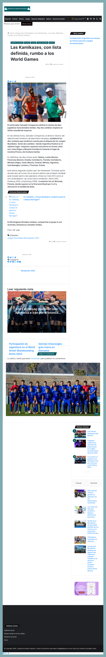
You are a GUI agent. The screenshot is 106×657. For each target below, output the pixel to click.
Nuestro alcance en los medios (14, 633)
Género (21, 19)
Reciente (94, 483)
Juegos (27, 19)
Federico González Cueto (88, 648)
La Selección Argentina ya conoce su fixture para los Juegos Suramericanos (85, 40)
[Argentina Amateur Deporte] (17, 9)
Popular (79, 483)
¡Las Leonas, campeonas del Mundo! (92, 433)
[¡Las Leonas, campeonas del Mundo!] (80, 434)
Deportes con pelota (17, 42)
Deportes (8, 19)
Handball (29, 33)
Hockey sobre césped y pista (36, 304)
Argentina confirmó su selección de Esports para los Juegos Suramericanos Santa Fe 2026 (92, 447)
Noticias (51, 42)
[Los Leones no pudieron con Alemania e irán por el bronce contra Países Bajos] (80, 460)
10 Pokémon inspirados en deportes (92, 539)
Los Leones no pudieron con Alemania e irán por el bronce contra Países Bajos (36, 312)
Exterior (14, 19)
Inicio (11, 33)
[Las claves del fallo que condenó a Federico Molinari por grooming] (80, 510)
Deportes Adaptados (38, 19)
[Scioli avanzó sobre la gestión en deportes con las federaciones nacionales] (80, 493)
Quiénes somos (9, 630)
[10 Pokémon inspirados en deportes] (80, 540)
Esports (48, 19)
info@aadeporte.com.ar (64, 648)
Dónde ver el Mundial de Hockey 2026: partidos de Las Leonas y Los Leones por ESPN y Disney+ (93, 527)
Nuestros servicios (59, 19)
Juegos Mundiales (42, 42)
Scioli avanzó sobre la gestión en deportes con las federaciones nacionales (92, 497)
